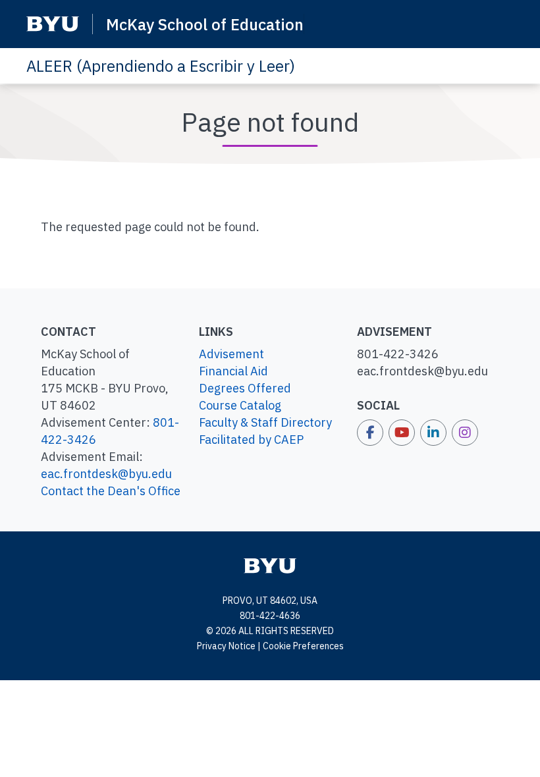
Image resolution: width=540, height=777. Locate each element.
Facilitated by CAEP (251, 439)
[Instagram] (465, 432)
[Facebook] (370, 432)
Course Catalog (240, 405)
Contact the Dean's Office (110, 490)
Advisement (231, 354)
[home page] (270, 565)
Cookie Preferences (303, 646)
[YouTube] (402, 432)
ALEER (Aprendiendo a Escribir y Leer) (160, 65)
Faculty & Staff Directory (265, 422)
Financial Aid (233, 371)
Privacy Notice (226, 646)
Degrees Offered (245, 388)
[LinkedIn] (433, 432)
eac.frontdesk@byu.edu (106, 473)
